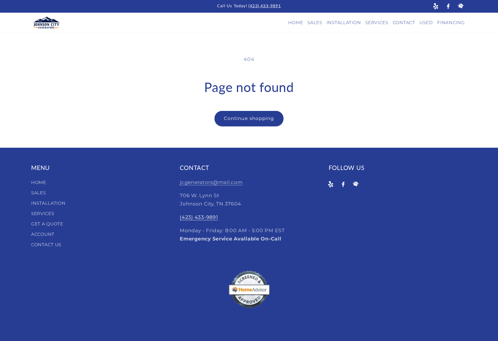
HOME (38, 182)
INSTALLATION (48, 203)
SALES (38, 192)
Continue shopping (249, 118)
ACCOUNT (42, 234)
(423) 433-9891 (264, 5)
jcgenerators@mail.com (211, 182)
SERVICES (42, 213)
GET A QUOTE (47, 223)
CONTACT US (46, 244)
